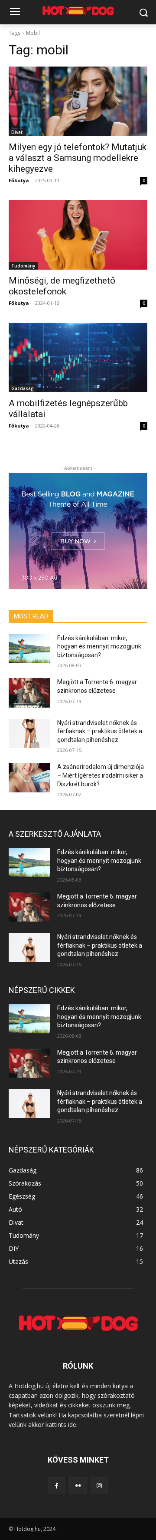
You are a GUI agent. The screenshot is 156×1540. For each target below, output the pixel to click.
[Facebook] (56, 1485)
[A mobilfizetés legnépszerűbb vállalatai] (78, 357)
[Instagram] (99, 1485)
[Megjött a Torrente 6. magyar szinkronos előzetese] (29, 692)
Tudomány (23, 266)
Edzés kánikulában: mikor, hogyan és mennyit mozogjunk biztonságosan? (99, 646)
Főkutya (19, 180)
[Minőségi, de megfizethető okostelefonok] (78, 235)
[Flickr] (77, 1485)
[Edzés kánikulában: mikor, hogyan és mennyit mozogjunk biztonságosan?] (29, 648)
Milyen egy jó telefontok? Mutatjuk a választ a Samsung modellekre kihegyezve (77, 158)
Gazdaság (22, 388)
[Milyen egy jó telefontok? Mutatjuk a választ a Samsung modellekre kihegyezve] (78, 101)
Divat (17, 132)
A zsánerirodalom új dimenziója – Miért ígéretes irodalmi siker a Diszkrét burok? (100, 775)
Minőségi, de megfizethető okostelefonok (62, 286)
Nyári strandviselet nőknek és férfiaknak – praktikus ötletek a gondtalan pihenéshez (99, 731)
